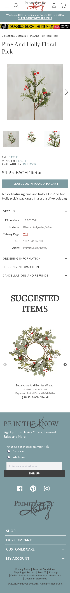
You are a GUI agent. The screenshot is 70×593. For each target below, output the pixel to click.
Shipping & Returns (25, 572)
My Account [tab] (18, 558)
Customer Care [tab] (20, 549)
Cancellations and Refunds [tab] (25, 275)
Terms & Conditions (43, 569)
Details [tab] (9, 211)
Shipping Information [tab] (21, 267)
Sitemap (53, 572)
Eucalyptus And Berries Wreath (35, 385)
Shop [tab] (11, 531)
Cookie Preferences (36, 578)
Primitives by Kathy (28, 583)
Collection (8, 35)
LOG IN (22, 15)
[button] (6, 5)
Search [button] (16, 5)
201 (25, 234)
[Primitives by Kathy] (34, 518)
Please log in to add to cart (35, 183)
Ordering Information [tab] (22, 258)
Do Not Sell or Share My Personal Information (35, 575)
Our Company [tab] (19, 540)
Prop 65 (42, 572)
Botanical (21, 35)
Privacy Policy (23, 569)
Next (65, 365)
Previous (5, 365)
